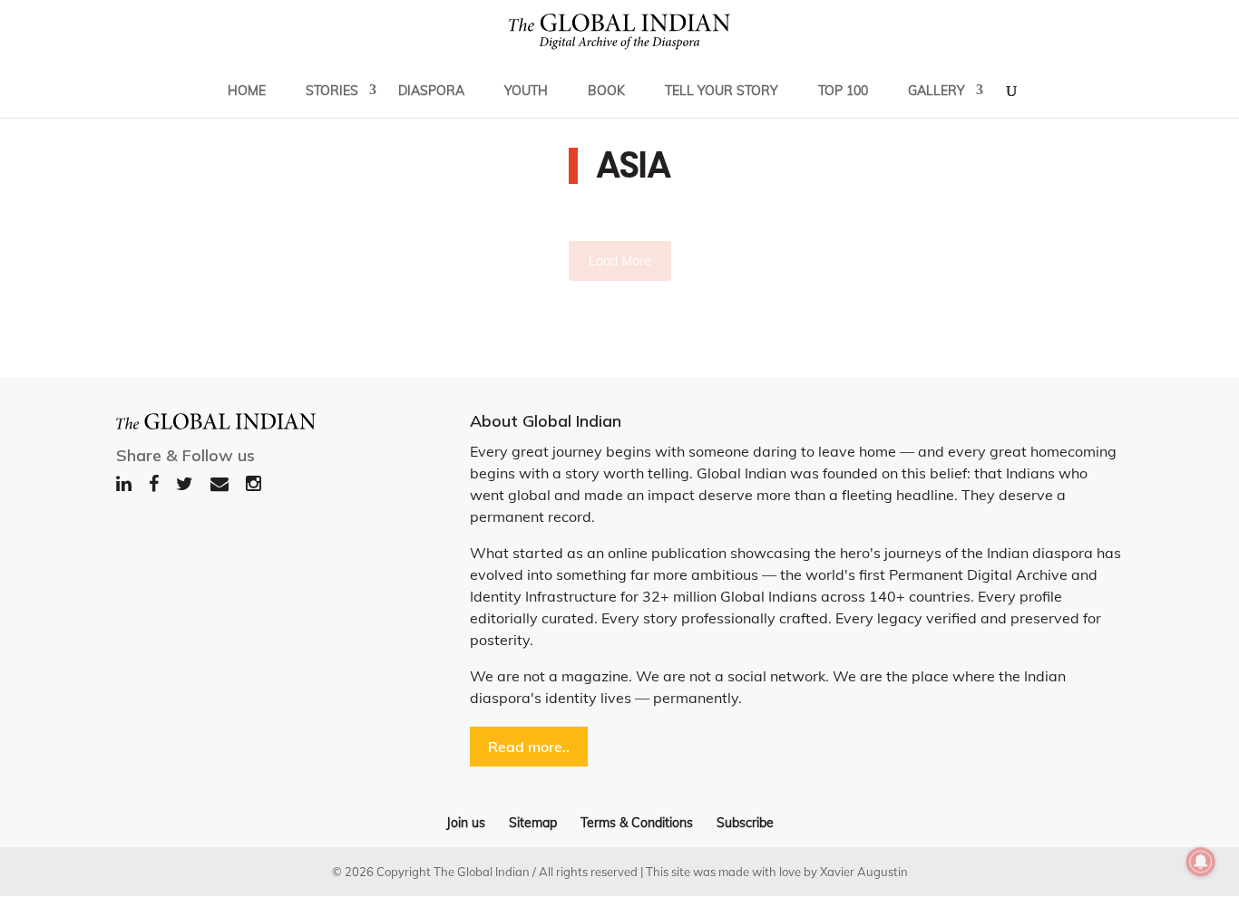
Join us (465, 823)
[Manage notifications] (1200, 861)
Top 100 (843, 90)
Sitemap (533, 823)
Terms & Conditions (636, 823)
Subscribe (745, 823)
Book (606, 90)
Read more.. (529, 747)
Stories (332, 90)
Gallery (936, 90)
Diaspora (431, 90)
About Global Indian (545, 420)
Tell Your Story (721, 90)
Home (247, 90)
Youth (526, 90)
